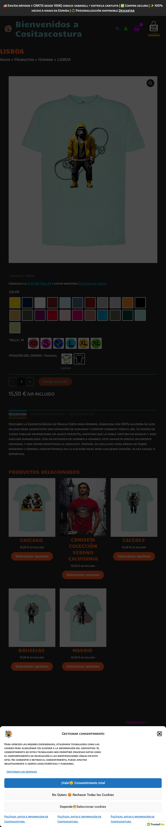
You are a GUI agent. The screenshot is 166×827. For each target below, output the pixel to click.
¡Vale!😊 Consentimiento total (83, 783)
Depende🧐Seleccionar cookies (83, 807)
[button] (159, 734)
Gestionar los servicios (21, 771)
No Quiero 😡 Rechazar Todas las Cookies (83, 795)
